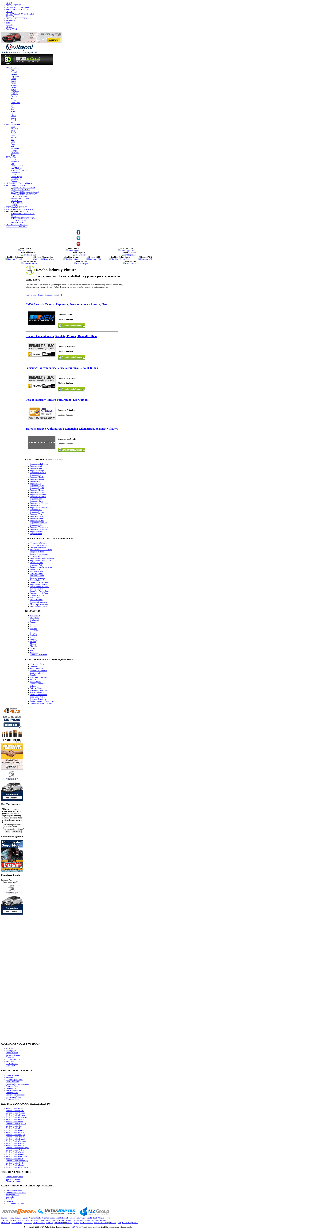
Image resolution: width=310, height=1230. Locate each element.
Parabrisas (10, 1077)
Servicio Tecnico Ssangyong (17, 1161)
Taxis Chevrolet (18, 1220)
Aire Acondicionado (13, 1090)
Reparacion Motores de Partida (42, 558)
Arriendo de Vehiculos (38, 545)
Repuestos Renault (37, 492)
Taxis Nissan (6, 1220)
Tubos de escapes (36, 571)
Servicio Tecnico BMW (15, 1111)
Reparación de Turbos (38, 606)
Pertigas (33, 679)
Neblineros (10, 1061)
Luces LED (10, 1066)
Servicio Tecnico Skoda (15, 1143)
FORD (76, 1223)
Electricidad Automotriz (39, 604)
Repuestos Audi (36, 466)
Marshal (33, 642)
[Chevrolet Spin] (81, 263)
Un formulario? (11, 827)
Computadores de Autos (39, 593)
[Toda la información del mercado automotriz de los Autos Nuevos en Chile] (57, 1216)
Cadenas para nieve (13, 1059)
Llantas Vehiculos (12, 1075)
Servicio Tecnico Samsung (16, 1141)
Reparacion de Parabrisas (39, 587)
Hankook (33, 635)
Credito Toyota (104, 1218)
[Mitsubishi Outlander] (14, 259)
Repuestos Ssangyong (38, 529)
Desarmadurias (11, 1088)
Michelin (33, 646)
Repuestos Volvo (36, 514)
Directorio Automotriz (14, 1190)
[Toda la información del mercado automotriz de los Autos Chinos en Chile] (19, 1216)
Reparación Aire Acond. (39, 584)
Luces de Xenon (12, 1064)
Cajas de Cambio (36, 574)
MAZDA (112, 1223)
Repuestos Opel (36, 534)
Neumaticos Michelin (100, 1220)
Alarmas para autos (13, 1181)
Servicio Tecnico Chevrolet (16, 1117)
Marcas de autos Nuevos (18, 1218)
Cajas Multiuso (36, 688)
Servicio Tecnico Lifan (14, 1159)
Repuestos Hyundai (37, 479)
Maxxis (33, 644)
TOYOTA (28, 1223)
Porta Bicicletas (12, 1053)
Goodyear (34, 631)
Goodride (33, 633)
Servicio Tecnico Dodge (15, 1119)
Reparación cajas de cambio (40, 560)
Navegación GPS (12, 1195)
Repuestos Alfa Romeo (39, 464)
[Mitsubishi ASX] (145, 259)
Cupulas (33, 675)
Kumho (33, 637)
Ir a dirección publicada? (14, 829)
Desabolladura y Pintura (39, 580)
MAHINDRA (17, 1223)
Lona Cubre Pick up (38, 697)
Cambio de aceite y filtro (39, 582)
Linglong (33, 639)
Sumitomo (34, 653)
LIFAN (135, 1223)
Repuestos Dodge (37, 470)
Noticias (87, 1220)
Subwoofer (10, 1197)
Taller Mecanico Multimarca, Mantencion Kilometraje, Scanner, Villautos (72, 428)
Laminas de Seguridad (14, 1177)
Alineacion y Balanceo (38, 543)
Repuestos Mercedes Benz (40, 507)
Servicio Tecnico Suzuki (15, 1145)
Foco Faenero (35, 682)
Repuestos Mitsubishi (38, 497)
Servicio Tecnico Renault (15, 1139)
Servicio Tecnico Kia (14, 1128)
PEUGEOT (5, 1223)
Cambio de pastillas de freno (41, 567)
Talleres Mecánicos (37, 578)
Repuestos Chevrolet (38, 473)
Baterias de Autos (12, 1099)
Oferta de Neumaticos (38, 655)
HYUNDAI (59, 1223)
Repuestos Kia (35, 484)
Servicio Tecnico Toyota (15, 1152)
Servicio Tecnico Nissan (15, 1132)
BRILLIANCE (39, 1223)
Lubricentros (35, 569)
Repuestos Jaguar (36, 516)
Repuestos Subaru (37, 512)
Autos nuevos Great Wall (54, 1220)
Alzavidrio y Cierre (37, 664)
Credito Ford (92, 1218)
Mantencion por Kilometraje (41, 550)
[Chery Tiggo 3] (72, 250)
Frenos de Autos (36, 600)
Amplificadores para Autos (16, 1193)
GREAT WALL (86, 1223)
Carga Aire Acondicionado (40, 591)
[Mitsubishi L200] (93, 259)
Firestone (33, 629)
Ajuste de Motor (36, 556)
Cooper (33, 622)
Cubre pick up (35, 666)
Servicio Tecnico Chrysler (16, 1115)
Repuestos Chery (36, 501)
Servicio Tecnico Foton (15, 1165)
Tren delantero (35, 597)
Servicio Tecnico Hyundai (16, 1124)
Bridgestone (34, 618)
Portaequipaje (11, 1051)
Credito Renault (62, 1218)
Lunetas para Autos (13, 1097)
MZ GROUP (76, 1227)
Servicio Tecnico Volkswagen (17, 1148)
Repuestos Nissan (37, 490)
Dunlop (33, 626)
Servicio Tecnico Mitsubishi (16, 1156)
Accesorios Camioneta (38, 690)
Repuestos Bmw (36, 468)
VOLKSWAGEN (101, 1223)
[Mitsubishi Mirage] (71, 259)
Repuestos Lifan (36, 525)
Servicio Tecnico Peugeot (15, 1135)
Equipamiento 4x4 (37, 673)
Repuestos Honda (37, 477)
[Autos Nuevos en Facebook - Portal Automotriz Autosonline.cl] (78, 233)
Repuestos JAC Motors (39, 503)
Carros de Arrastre (13, 1055)
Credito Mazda (35, 1218)
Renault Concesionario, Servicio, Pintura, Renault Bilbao (61, 336)
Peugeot (4, 1218)
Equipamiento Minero (38, 695)
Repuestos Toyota (37, 486)
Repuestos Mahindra (38, 494)
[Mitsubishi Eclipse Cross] (119, 259)
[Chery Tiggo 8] (24, 250)
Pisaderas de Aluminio (38, 671)
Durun (32, 624)
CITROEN (126, 1223)
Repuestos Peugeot (37, 518)
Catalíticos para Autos (14, 1080)
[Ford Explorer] (79, 255)
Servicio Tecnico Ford (14, 1122)
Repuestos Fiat (35, 475)
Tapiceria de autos (37, 576)
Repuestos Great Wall (38, 523)
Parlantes (9, 1201)
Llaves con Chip (36, 563)
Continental (34, 620)
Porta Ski (9, 1048)
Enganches (10, 1057)
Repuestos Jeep (36, 499)
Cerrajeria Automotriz (38, 547)
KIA (119, 1223)
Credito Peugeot (48, 1218)
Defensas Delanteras (38, 699)
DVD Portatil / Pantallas (15, 1203)
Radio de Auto (11, 1199)
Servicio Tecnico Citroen (15, 1113)
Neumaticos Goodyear (74, 1220)
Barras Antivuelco (37, 692)
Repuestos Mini (36, 510)
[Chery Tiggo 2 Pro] (126, 250)
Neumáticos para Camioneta (41, 703)
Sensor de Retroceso (13, 1179)
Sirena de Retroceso (37, 684)
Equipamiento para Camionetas (42, 701)
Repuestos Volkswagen (39, 527)
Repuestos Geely (36, 531)
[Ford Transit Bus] (28, 255)
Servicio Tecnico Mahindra (16, 1154)
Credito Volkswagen (77, 1218)
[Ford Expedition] (129, 255)
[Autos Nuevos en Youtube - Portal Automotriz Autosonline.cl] (78, 244)
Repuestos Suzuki (37, 488)
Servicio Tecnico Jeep (14, 1126)
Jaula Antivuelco (36, 669)
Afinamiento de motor (38, 602)
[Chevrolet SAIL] (130, 263)
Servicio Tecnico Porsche (15, 1137)
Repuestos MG (36, 481)
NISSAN (49, 1223)
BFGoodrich (35, 616)
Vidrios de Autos (12, 1082)
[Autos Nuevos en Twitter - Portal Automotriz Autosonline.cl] (78, 238)
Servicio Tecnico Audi (14, 1108)
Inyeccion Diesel (36, 589)
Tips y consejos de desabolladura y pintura (42, 295)
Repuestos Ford (36, 505)
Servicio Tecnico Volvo (15, 1150)
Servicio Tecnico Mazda (15, 1130)
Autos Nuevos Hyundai (35, 1220)
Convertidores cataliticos (15, 1095)
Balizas (33, 686)
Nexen (32, 648)
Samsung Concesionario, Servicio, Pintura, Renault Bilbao (62, 367)
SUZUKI (68, 1223)
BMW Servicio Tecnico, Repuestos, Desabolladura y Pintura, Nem (67, 304)
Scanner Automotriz (37, 595)
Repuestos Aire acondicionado (17, 1084)
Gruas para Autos (36, 565)
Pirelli (32, 650)
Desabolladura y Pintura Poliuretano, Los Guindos (57, 399)
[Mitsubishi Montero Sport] (43, 259)
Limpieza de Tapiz (37, 552)
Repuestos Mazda (37, 521)
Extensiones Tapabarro (38, 677)
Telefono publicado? (13, 825)
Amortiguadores (12, 1093)
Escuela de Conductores (39, 554)
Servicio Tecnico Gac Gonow (17, 1167)
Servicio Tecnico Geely (15, 1163)
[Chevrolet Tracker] (29, 263)
